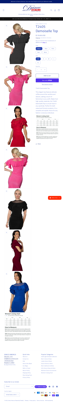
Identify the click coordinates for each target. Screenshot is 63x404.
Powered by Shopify (19, 400)
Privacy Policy (26, 377)
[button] (3, 10)
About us (25, 356)
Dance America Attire (47, 363)
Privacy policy (33, 400)
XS (38, 59)
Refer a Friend (26, 368)
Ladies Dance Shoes (46, 361)
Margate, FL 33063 (9, 362)
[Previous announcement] (3, 19)
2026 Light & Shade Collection (49, 356)
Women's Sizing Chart (47, 373)
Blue (46, 48)
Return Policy (26, 370)
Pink (53, 48)
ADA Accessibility (49, 400)
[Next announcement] (60, 19)
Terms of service (40, 400)
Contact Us (26, 359)
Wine (45, 52)
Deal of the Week (27, 363)
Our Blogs (25, 366)
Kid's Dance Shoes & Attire (48, 368)
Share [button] (39, 144)
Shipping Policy (27, 373)
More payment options (47, 84)
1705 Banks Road (8, 361)
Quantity (38, 66)
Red (38, 52)
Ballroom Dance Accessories (48, 370)
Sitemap (26, 400)
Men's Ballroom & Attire (47, 366)
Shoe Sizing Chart (27, 375)
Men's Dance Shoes (46, 359)
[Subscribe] (32, 386)
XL (38, 62)
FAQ (24, 361)
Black (39, 48)
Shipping (38, 38)
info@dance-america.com (11, 358)
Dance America (11, 400)
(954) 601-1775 (8, 356)
